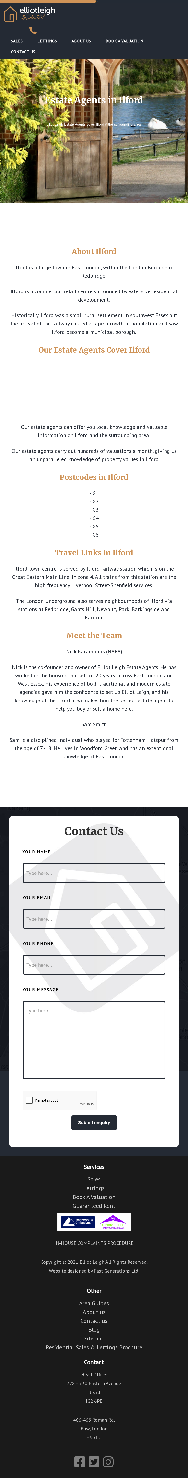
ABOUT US (81, 40)
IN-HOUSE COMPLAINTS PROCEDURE (94, 1243)
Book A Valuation (94, 1197)
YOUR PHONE (38, 943)
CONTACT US (23, 51)
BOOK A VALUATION (124, 40)
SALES (17, 40)
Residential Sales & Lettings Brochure (94, 1347)
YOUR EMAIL (37, 897)
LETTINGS (47, 40)
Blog (94, 1329)
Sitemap (94, 1338)
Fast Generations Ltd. (116, 1271)
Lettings (94, 1188)
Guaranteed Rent (94, 1205)
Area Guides (94, 1303)
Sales (94, 1179)
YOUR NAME (37, 851)
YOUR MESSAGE (41, 989)
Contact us (94, 1321)
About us (94, 1312)
